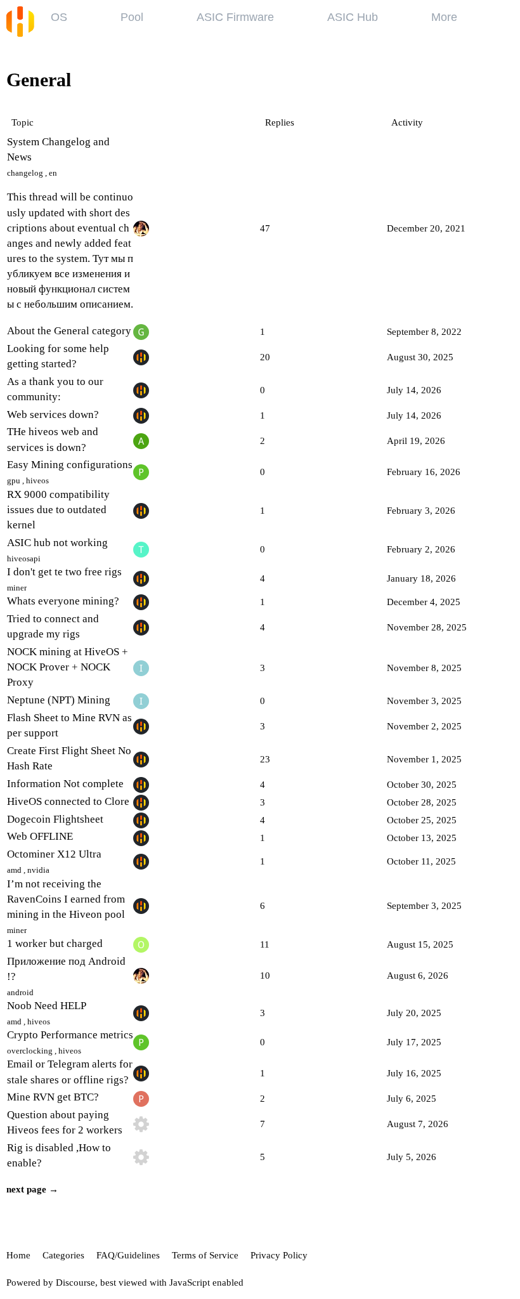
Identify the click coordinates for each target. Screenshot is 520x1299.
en (53, 173)
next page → (32, 1189)
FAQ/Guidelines (128, 1255)
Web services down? (53, 414)
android (20, 992)
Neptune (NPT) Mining (58, 700)
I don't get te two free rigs (64, 572)
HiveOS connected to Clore (68, 801)
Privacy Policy (279, 1255)
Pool (131, 17)
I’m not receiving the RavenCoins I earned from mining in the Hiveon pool (66, 899)
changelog (25, 173)
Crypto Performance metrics (70, 1035)
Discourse (75, 1282)
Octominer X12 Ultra (54, 854)
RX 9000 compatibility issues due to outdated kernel (58, 509)
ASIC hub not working (57, 543)
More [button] (444, 17)
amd (14, 870)
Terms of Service (205, 1255)
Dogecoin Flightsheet (55, 819)
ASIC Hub (352, 17)
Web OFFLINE (40, 836)
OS (59, 17)
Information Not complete (65, 784)
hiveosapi (24, 558)
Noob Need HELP (46, 1006)
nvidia (38, 870)
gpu (13, 480)
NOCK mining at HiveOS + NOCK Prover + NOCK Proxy (67, 667)
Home (18, 1255)
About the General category (69, 331)
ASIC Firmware (235, 17)
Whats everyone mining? (63, 601)
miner (17, 587)
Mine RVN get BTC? (53, 1097)
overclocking (30, 1050)
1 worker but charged (55, 943)
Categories (63, 1255)
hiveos (37, 480)
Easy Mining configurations (70, 465)
